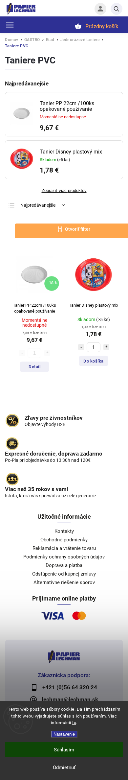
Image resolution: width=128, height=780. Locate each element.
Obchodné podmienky (64, 540)
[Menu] (10, 25)
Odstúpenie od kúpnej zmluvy (64, 574)
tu (74, 722)
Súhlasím (64, 750)
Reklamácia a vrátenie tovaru (64, 548)
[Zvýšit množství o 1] (106, 347)
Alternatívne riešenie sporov (64, 582)
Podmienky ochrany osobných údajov (64, 557)
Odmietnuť (64, 767)
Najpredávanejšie (37, 205)
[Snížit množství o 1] (81, 347)
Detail (34, 366)
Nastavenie (64, 734)
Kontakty (64, 531)
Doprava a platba (64, 565)
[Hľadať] (116, 9)
